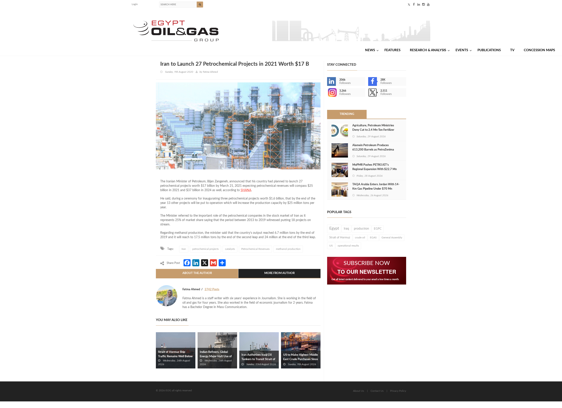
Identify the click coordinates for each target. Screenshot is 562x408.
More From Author (279, 273)
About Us (358, 391)
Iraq (346, 228)
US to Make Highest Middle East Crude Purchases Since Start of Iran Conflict (300, 359)
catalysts (230, 249)
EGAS (373, 237)
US (331, 245)
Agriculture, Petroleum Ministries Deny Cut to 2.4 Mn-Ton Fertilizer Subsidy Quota (373, 130)
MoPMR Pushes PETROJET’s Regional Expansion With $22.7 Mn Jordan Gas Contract (374, 169)
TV (512, 50)
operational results (348, 245)
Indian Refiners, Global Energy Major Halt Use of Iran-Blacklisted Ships (216, 356)
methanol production (288, 249)
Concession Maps (539, 50)
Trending (347, 114)
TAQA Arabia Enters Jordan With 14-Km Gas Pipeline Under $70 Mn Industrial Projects (376, 189)
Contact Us (377, 391)
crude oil (360, 237)
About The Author (197, 273)
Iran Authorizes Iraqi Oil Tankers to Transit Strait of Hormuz (258, 359)
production (361, 228)
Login (135, 4)
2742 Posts (212, 289)
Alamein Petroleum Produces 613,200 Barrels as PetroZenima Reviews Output (373, 150)
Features (392, 50)
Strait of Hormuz (339, 237)
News (370, 50)
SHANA (246, 190)
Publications (489, 50)
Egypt (334, 228)
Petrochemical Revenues (255, 249)
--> (327, 92)
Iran (184, 249)
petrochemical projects (205, 249)
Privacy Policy (398, 391)
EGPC (378, 228)
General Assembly (392, 237)
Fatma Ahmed (210, 72)
